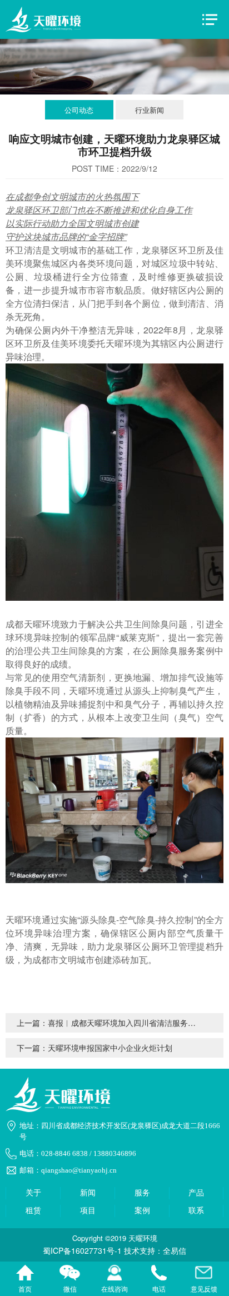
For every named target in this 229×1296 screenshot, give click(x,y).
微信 (69, 1274)
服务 (142, 1193)
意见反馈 (204, 1274)
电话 (159, 1274)
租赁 (33, 1211)
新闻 (88, 1193)
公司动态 (78, 109)
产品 (196, 1193)
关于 (33, 1193)
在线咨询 (114, 1274)
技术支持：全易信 (155, 1250)
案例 (142, 1211)
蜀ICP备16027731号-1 (82, 1250)
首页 (25, 1274)
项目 (88, 1211)
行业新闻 (149, 109)
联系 (196, 1211)
